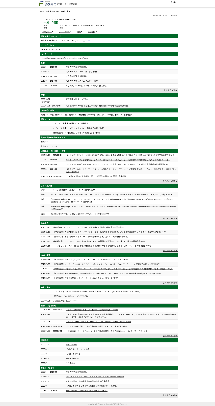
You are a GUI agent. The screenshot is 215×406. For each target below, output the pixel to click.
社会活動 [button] (91, 31)
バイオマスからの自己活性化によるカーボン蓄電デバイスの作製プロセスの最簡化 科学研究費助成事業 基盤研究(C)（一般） (118, 159)
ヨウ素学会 (70, 363)
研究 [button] (79, 31)
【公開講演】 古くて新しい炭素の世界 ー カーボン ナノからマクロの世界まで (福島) (90, 259)
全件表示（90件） (170, 250)
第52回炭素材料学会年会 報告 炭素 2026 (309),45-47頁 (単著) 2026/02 (80, 213)
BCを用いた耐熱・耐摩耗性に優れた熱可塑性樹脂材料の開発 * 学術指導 (96, 176)
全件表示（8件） (171, 90)
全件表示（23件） (170, 181)
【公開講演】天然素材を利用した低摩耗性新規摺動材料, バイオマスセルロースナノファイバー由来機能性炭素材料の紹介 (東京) (107, 273)
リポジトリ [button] (47, 31)
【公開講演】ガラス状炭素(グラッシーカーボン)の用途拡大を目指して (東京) (85, 278)
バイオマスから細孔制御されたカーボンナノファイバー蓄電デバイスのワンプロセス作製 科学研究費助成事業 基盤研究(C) (117, 164)
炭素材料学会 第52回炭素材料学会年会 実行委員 (87, 390)
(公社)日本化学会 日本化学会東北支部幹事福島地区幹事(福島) (91, 385)
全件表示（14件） (170, 395)
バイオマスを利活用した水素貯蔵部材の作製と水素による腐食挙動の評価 (96, 326)
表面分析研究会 (72, 358)
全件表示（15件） (170, 282)
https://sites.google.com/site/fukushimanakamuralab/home (64, 58)
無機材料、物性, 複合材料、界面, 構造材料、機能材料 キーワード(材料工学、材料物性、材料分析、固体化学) (86, 114)
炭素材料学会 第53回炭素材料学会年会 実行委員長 (87, 381)
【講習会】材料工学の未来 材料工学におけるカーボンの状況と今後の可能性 (98, 321)
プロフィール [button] (64, 31)
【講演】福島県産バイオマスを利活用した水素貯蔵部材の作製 (92, 309)
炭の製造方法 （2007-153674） (66, 300)
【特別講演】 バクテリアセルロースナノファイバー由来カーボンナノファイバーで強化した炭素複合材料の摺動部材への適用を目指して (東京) (113, 268)
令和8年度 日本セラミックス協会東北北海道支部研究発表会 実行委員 (95, 376)
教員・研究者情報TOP (49, 11)
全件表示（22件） (170, 335)
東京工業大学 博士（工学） (77, 99)
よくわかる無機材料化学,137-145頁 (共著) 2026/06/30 (73, 189)
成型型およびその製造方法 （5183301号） (71, 296)
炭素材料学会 (71, 344)
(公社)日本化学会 (73, 353)
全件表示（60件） (170, 218)
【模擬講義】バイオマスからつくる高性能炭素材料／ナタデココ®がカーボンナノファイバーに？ (106, 331)
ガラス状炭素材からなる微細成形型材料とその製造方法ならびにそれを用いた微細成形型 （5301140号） (97, 291)
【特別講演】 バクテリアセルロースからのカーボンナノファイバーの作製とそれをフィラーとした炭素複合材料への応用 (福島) (106, 264)
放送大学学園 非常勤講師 (76, 372)
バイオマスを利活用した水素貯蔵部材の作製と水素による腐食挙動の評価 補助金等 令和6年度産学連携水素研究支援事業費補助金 (120, 155)
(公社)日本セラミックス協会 (77, 349)
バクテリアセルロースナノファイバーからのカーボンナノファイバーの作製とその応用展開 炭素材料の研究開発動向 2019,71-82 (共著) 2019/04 (111, 194)
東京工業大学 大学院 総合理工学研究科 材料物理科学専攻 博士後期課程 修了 (98, 105)
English (174, 2)
